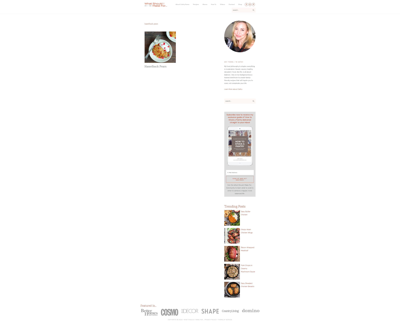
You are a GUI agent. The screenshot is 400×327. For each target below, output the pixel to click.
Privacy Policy (211, 319)
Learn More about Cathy (233, 89)
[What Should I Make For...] (156, 6)
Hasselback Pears (156, 67)
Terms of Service (225, 319)
